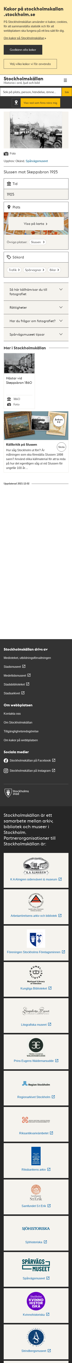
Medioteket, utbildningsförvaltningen (27, 657)
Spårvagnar (33, 270)
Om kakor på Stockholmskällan (24, 38)
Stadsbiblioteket (14, 684)
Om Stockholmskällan (18, 722)
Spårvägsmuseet (37, 161)
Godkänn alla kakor (23, 50)
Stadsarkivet (12, 693)
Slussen (36, 242)
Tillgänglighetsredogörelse (21, 731)
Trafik (13, 270)
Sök (67, 92)
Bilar (53, 270)
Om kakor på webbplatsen (21, 740)
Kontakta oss (12, 713)
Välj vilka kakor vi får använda (30, 64)
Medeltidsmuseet (15, 675)
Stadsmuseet (12, 666)
